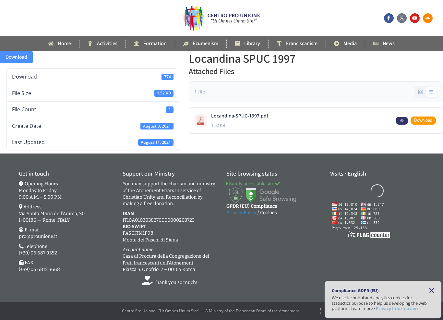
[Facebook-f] (389, 18)
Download (16, 57)
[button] (431, 290)
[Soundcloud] (428, 18)
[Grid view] (420, 92)
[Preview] (402, 121)
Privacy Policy (241, 212)
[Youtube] (415, 18)
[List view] (431, 92)
